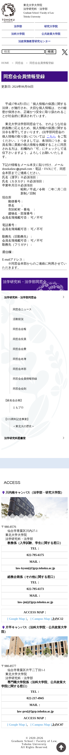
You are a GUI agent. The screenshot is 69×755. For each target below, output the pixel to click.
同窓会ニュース (22, 309)
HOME (5, 63)
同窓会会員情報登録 (25, 378)
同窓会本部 (19, 368)
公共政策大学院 (51, 33)
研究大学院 (51, 26)
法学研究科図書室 (15, 438)
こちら (51, 136)
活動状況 (18, 319)
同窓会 (19, 63)
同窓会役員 (19, 338)
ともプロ (18, 407)
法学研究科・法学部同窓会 (20, 297)
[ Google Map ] (17, 618)
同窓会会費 (19, 348)
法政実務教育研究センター (34, 41)
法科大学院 (18, 33)
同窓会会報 (19, 329)
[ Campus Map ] (41, 618)
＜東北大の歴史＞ (23, 426)
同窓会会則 (19, 388)
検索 (51, 51)
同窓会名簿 (19, 358)
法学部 (18, 26)
